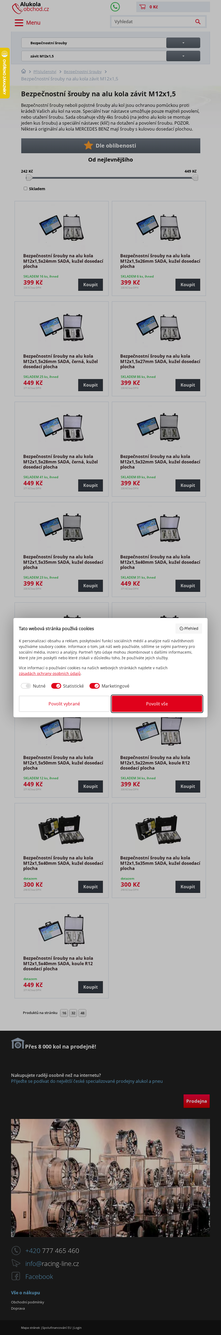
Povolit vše (157, 704)
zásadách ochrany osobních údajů (50, 673)
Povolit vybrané (64, 704)
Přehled (191, 628)
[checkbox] (32, 686)
